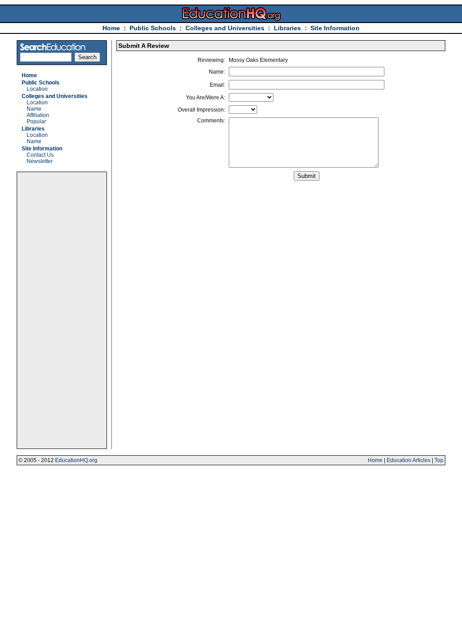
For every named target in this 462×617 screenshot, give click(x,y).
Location (37, 89)
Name (34, 109)
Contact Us (40, 155)
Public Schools (153, 28)
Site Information (335, 28)
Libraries (287, 28)
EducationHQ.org (76, 460)
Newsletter (40, 161)
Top (439, 460)
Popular (36, 121)
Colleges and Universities (224, 28)
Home (111, 28)
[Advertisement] (62, 310)
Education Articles (408, 460)
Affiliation (38, 115)
